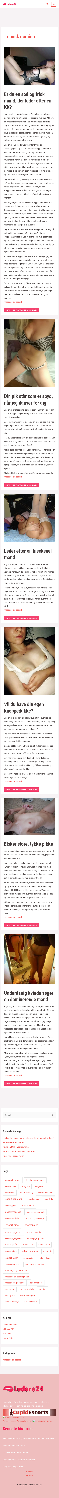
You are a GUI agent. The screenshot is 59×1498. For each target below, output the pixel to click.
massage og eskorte (15, 1283)
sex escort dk (27, 1289)
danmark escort (12, 1180)
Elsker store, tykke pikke (28, 844)
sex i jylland (10, 1295)
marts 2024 (8, 1338)
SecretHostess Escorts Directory (18, 1421)
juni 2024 (7, 1333)
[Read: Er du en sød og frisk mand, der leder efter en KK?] (29, 65)
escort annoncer (45, 1192)
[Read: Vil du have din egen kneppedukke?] (29, 661)
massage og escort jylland (17, 1277)
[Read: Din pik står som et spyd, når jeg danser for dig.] (29, 353)
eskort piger (11, 1258)
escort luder (28, 1205)
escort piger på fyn (35, 1238)
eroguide (26, 1186)
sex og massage (12, 1301)
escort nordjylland (13, 1218)
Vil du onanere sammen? (14, 1142)
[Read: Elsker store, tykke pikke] (29, 816)
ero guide (39, 1186)
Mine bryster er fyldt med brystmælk (19, 1151)
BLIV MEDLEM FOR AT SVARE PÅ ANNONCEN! (21, 310)
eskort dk (47, 1251)
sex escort (10, 1289)
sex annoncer (36, 1283)
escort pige (12, 1225)
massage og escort (13, 302)
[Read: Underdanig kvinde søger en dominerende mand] (29, 959)
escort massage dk (35, 1212)
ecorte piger (11, 1186)
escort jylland (11, 1205)
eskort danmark (30, 1251)
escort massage (13, 1212)
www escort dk (31, 1301)
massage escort (12, 1264)
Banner (29, 1471)
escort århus (11, 1251)
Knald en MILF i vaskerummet (16, 1147)
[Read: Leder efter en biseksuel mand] (29, 517)
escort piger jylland (13, 1238)
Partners (29, 1475)
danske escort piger (35, 1180)
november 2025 (10, 1324)
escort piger (31, 1225)
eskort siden (28, 1258)
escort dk (48, 1199)
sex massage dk (28, 1295)
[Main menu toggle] (53, 4)
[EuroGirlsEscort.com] (43, 1421)
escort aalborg (26, 1192)
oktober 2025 (9, 1329)
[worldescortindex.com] (14, 1417)
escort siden (44, 1244)
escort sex (28, 1244)
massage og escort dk (16, 1270)
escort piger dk (13, 1232)
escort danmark (13, 1199)
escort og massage (35, 1218)
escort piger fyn (34, 1232)
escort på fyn (11, 1244)
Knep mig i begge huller (13, 1156)
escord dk (10, 1192)
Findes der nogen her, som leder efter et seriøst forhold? (28, 1138)
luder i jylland (44, 1258)
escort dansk (33, 1199)
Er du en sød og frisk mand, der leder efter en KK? (27, 100)
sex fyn (42, 1289)
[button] (47, 4)
